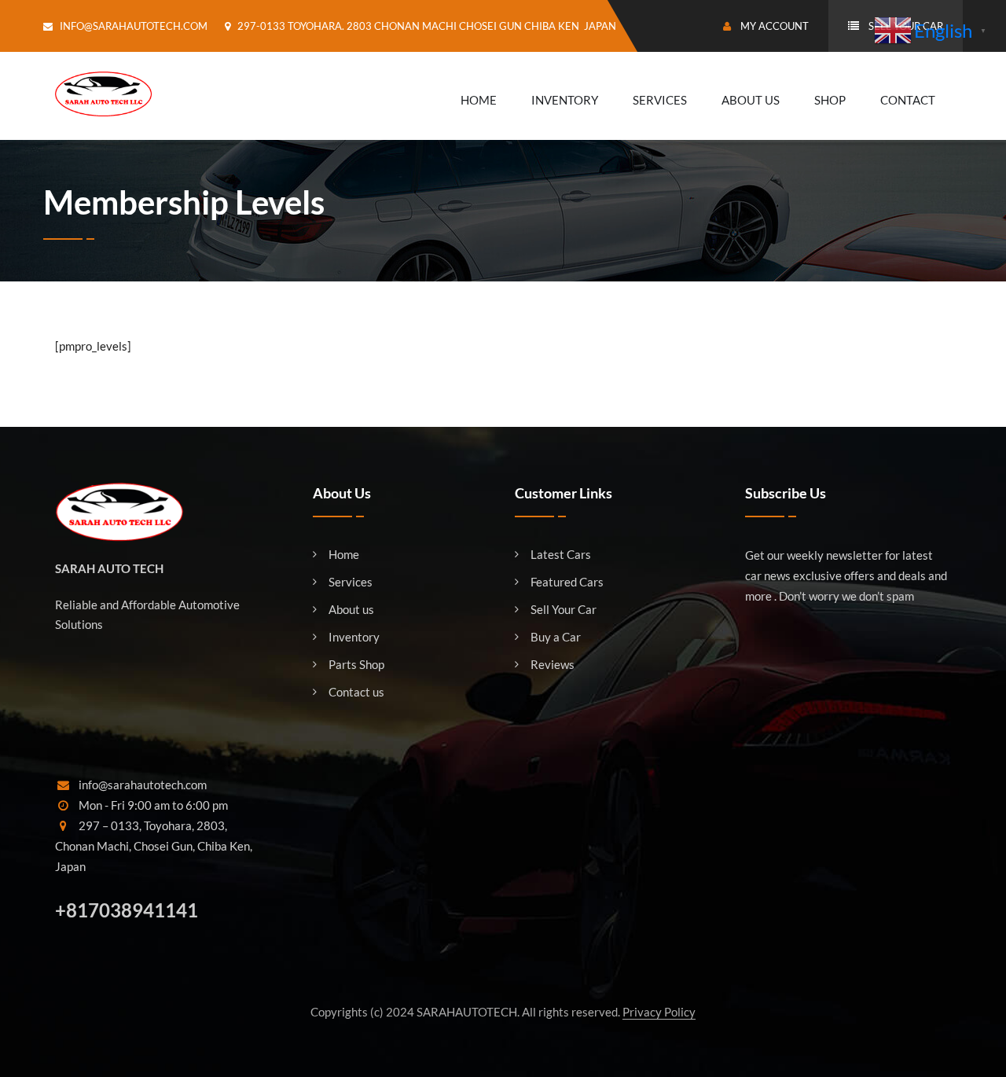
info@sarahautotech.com (133, 26)
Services (660, 100)
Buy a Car (556, 637)
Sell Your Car (564, 610)
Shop (830, 100)
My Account (773, 26)
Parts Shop (356, 665)
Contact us (356, 692)
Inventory (564, 100)
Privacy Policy (659, 1012)
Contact (907, 100)
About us (351, 610)
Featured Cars (567, 582)
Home (479, 100)
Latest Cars (561, 555)
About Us (750, 100)
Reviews (553, 665)
